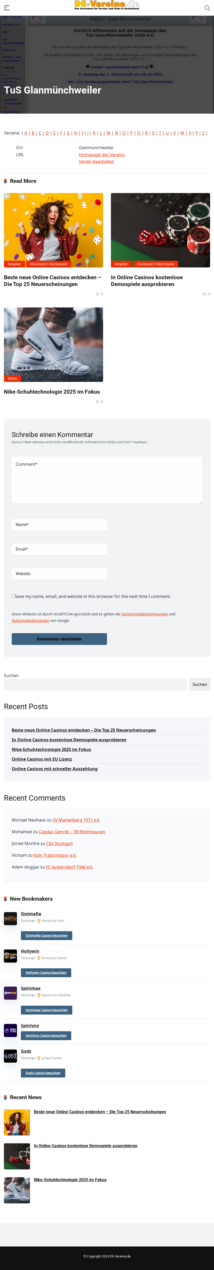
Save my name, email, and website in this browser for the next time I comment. (93, 596)
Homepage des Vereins (102, 155)
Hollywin (30, 951)
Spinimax (30, 988)
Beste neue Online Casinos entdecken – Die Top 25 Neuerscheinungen (52, 281)
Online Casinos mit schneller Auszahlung (55, 769)
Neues (12, 378)
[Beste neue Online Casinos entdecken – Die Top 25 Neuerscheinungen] (53, 230)
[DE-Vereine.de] (107, 6)
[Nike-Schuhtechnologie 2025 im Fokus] (53, 344)
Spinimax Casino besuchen (47, 1010)
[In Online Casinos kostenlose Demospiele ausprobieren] (160, 230)
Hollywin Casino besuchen (46, 972)
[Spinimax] (10, 992)
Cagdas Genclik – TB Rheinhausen (72, 832)
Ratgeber (14, 264)
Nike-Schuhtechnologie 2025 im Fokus (52, 391)
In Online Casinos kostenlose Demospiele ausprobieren (147, 281)
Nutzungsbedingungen (30, 620)
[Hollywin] (10, 955)
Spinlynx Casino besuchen (46, 1035)
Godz (26, 1051)
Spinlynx (30, 1025)
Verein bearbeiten (96, 161)
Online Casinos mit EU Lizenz (42, 759)
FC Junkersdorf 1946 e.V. (69, 867)
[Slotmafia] (10, 918)
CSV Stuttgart (59, 843)
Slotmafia (31, 914)
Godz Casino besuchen (43, 1073)
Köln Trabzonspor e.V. (55, 855)
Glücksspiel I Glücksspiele (48, 264)
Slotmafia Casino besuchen (47, 935)
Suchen (11, 675)
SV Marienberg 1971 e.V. (76, 820)
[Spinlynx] (10, 1029)
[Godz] (10, 1055)
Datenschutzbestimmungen (145, 613)
